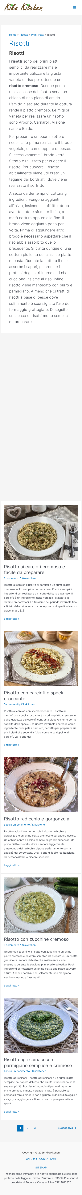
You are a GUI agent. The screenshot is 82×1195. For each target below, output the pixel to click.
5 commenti (11, 704)
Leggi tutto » (11, 618)
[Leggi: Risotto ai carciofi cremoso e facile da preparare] (41, 532)
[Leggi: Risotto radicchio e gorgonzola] (41, 784)
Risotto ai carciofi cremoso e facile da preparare (34, 569)
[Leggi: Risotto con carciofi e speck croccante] (41, 658)
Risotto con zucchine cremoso (36, 939)
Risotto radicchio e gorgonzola (36, 819)
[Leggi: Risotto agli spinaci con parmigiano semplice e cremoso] (41, 1024)
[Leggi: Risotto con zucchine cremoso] (41, 904)
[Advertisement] (41, 375)
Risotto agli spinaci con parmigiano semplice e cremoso (38, 1062)
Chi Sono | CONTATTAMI (41, 1158)
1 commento (11, 578)
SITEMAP (41, 1167)
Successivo (67, 1128)
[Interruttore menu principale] (74, 7)
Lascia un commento (17, 824)
